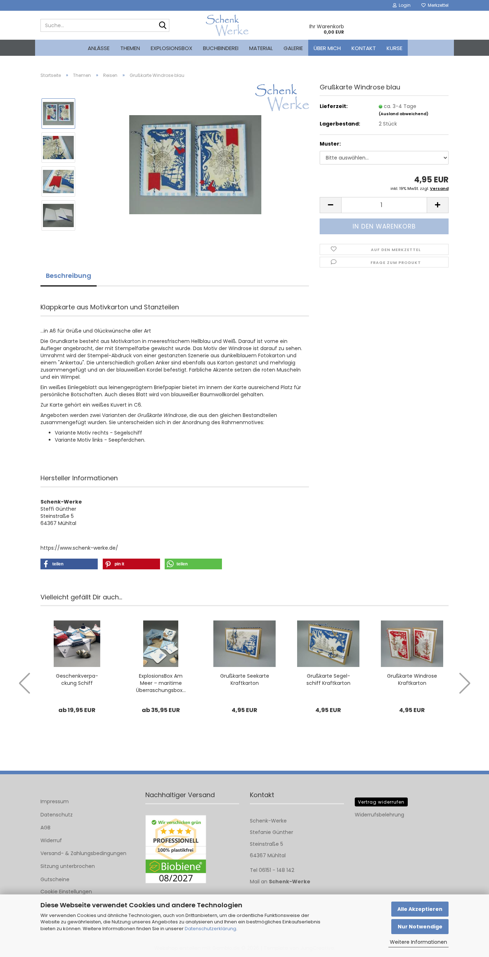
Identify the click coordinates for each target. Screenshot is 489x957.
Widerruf (51, 840)
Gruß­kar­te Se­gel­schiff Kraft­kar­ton (328, 679)
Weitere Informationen (418, 942)
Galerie (293, 48)
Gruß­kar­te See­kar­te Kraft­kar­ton (244, 679)
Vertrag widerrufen (381, 802)
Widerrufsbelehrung (379, 814)
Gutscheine (54, 879)
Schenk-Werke (289, 881)
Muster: (330, 143)
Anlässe (99, 48)
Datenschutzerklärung (210, 928)
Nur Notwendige (420, 926)
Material (261, 48)
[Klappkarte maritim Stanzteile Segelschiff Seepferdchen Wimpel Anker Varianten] (195, 164)
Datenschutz (56, 814)
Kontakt (364, 48)
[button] (330, 205)
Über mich (327, 48)
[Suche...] (162, 25)
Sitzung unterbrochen (67, 866)
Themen (130, 48)
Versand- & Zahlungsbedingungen (83, 853)
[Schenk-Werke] (227, 25)
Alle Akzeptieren (419, 909)
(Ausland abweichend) (404, 114)
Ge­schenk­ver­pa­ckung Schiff (77, 679)
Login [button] (404, 5)
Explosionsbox (171, 48)
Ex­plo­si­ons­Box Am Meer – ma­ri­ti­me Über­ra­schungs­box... (161, 683)
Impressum (54, 801)
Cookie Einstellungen (66, 891)
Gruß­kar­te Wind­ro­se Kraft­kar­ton (412, 679)
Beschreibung (68, 275)
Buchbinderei (220, 48)
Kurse (394, 48)
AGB (45, 827)
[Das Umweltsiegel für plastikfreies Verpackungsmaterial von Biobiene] (175, 849)
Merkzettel (437, 5)
